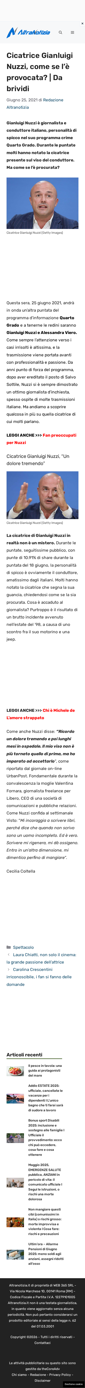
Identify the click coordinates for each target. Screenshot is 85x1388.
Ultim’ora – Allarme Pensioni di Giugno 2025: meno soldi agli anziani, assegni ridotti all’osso (46, 1254)
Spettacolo (23, 947)
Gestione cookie (74, 1384)
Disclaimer (43, 1381)
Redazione (38, 1375)
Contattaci (42, 1343)
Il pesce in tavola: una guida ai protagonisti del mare (45, 1070)
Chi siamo (19, 1375)
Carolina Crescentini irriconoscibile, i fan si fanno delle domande (39, 977)
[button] (60, 32)
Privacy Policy (60, 1375)
